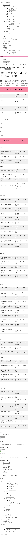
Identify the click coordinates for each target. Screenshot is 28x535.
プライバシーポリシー (11, 54)
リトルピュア (12, 13)
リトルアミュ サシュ (14, 8)
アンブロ (8, 34)
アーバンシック (10, 30)
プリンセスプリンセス (11, 6)
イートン (8, 33)
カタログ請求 (6, 466)
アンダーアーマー (10, 36)
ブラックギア (9, 28)
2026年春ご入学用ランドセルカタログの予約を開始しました (13, 444)
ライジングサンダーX (14, 23)
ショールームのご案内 (11, 52)
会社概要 (5, 473)
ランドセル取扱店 (7, 469)
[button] (14, 119)
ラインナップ (6, 463)
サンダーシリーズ (10, 21)
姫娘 (7, 15)
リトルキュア (12, 11)
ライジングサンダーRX (14, 26)
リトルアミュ (12, 10)
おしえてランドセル (8, 464)
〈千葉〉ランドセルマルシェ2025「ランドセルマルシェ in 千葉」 (14, 457)
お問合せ (5, 471)
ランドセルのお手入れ (11, 40)
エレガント (11, 16)
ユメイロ (8, 31)
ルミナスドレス (10, 20)
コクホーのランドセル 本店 (13, 50)
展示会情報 (8, 69)
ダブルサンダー (13, 25)
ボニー (10, 18)
